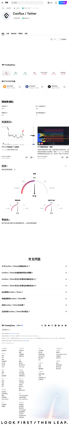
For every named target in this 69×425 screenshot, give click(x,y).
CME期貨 (21, 372)
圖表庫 (58, 352)
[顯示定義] (7, 106)
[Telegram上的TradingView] (59, 325)
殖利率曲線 (5, 393)
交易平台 (58, 358)
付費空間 (41, 379)
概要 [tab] (3, 33)
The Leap (21, 367)
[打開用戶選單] (56, 2)
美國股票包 (22, 375)
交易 (40, 365)
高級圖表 (58, 356)
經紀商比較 (22, 365)
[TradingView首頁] (6, 3)
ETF (3, 357)
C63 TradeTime (23, 399)
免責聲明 (21, 406)
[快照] (51, 39)
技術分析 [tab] (13, 33)
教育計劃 (58, 368)
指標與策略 (41, 374)
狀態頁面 (21, 417)
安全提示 (21, 413)
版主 (40, 359)
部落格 (20, 384)
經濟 (3, 381)
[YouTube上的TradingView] (49, 325)
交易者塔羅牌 (22, 397)
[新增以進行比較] (19, 86)
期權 (3, 395)
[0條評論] (26, 157)
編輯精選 (41, 368)
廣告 (57, 363)
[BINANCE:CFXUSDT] (3, 144)
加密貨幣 (4, 361)
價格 (20, 352)
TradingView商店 (23, 395)
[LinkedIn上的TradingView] (55, 325)
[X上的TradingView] (42, 325)
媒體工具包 (22, 390)
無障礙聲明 (22, 411)
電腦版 (3, 406)
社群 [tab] (7, 33)
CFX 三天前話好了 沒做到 (10, 147)
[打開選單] (2, 2)
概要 (20, 361)
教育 (40, 367)
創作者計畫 (41, 356)
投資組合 (4, 391)
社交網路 (41, 350)
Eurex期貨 (21, 374)
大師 (40, 375)
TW (51, 3)
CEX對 (3, 363)
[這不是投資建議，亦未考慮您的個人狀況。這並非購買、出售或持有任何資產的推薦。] (15, 169)
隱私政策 (21, 408)
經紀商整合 (59, 365)
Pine (3, 367)
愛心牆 (40, 352)
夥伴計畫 (58, 367)
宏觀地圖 (4, 397)
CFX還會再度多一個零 (45, 147)
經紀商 (20, 363)
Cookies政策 (22, 410)
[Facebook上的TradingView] (45, 325)
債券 (3, 359)
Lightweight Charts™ (61, 354)
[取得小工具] (55, 39)
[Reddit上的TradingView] (65, 325)
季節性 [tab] (21, 33)
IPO (3, 386)
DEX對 (3, 365)
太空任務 (21, 383)
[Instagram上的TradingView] (52, 325)
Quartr (25, 340)
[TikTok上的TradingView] (62, 325)
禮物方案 (21, 356)
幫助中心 (21, 386)
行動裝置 (4, 404)
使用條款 (21, 404)
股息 (3, 384)
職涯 (20, 388)
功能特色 (21, 350)
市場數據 (21, 354)
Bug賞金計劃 (22, 415)
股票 (3, 355)
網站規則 (41, 358)
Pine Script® (5, 399)
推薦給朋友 (41, 354)
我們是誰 (21, 381)
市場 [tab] (26, 33)
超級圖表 (4, 350)
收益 (3, 383)
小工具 (58, 350)
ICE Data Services (13, 333)
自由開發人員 (42, 377)
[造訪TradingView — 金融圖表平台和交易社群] (8, 65)
